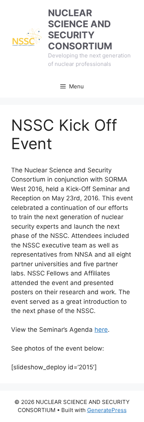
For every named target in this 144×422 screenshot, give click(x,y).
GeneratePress (107, 410)
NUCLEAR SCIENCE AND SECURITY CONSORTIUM (80, 29)
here (101, 329)
